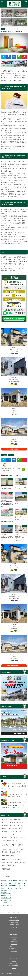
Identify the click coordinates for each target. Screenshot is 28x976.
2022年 (5, 819)
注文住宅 (11, 455)
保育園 (15, 838)
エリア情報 (14, 927)
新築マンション (10, 859)
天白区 (15, 849)
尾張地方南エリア (6, 898)
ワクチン (21, 825)
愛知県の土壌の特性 (7, 905)
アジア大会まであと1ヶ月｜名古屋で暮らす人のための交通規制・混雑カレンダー (14, 786)
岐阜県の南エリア (6, 900)
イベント (5, 822)
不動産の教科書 (13, 973)
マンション (13, 825)
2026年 (18, 819)
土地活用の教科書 (13, 922)
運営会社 (14, 968)
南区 (16, 841)
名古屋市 (19, 845)
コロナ (13, 822)
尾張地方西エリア (6, 895)
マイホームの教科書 (14, 920)
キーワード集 (14, 951)
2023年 (11, 819)
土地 (10, 849)
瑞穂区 (4, 865)
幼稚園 (13, 852)
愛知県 (6, 855)
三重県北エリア (5, 902)
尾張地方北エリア (6, 890)
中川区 (12, 832)
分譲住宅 (22, 837)
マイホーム (5, 825)
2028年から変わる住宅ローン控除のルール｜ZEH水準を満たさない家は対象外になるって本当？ (13, 805)
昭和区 (21, 859)
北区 (4, 841)
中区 (22, 828)
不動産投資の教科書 (14, 924)
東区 (4, 862)
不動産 (4, 828)
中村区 (19, 832)
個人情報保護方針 (13, 965)
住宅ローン (6, 837)
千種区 (10, 841)
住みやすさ (17, 835)
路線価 (7, 869)
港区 (17, 862)
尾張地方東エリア (6, 893)
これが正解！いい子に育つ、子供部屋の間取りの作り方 (17, 795)
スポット (21, 822)
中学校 (6, 832)
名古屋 (6, 845)
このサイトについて (14, 963)
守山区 (21, 849)
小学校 (6, 852)
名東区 (4, 849)
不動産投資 (13, 828)
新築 (13, 855)
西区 (16, 865)
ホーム (14, 961)
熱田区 (23, 862)
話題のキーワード (13, 948)
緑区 (10, 865)
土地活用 (3, 29)
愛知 (20, 852)
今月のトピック (14, 946)
